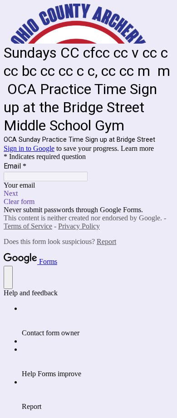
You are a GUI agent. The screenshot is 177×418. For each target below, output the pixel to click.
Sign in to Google (29, 148)
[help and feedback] (8, 277)
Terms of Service (28, 226)
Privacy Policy (79, 226)
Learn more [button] (137, 148)
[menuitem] (97, 320)
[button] (88, 193)
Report (106, 241)
